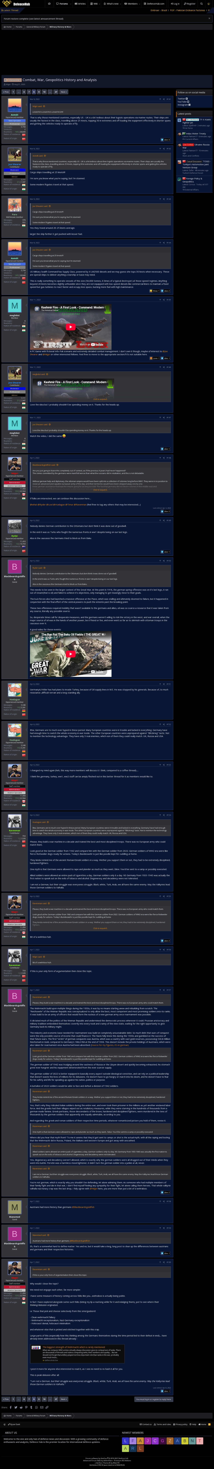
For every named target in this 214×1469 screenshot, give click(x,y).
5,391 (23, 707)
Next (63, 92)
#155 (169, 896)
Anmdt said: (38, 155)
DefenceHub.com (155, 3)
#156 (169, 949)
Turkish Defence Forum (193, 173)
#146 (169, 367)
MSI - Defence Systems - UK (199, 10)
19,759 (22, 544)
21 (18, 182)
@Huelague (59, 504)
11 (24, 323)
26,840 (22, 132)
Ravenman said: (40, 903)
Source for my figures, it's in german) (110, 1045)
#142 (169, 148)
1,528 (23, 838)
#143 (169, 199)
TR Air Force (188, 128)
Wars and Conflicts (191, 156)
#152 (169, 724)
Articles (82, 3)
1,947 (23, 182)
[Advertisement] (107, 53)
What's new (113, 3)
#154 (169, 815)
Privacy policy (182, 1424)
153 (16, 491)
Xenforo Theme (107, 1463)
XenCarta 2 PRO (96, 1465)
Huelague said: (39, 822)
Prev (7, 92)
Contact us (147, 1424)
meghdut (15, 315)
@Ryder (42, 504)
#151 (169, 684)
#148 (169, 458)
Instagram (183, 104)
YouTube (182, 101)
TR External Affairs (191, 189)
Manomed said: (39, 1235)
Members (133, 3)
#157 (169, 990)
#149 (169, 520)
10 (44, 92)
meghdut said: (39, 374)
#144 (169, 242)
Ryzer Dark (15, 1424)
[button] (70, 3)
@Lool (49, 504)
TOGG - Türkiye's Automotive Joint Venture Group (197, 164)
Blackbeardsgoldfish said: (44, 465)
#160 (169, 1262)
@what (33, 504)
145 (16, 132)
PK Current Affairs (190, 139)
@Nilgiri (46, 354)
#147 (169, 417)
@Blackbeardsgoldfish (83, 1207)
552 (23, 222)
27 (56, 92)
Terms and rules (164, 1424)
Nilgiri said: (37, 106)
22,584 (22, 491)
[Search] (201, 3)
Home (49, 3)
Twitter (182, 98)
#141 (169, 99)
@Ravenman (80, 504)
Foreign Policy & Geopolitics (192, 180)
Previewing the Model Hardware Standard (161, 10)
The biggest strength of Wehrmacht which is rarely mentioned (74, 1347)
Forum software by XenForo (107, 1458)
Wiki (96, 3)
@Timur (69, 504)
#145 (169, 300)
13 (17, 544)
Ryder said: (38, 568)
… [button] (19, 92)
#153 (169, 765)
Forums (64, 3)
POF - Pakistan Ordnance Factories (119, 10)
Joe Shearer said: (40, 206)
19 (18, 707)
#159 (169, 1228)
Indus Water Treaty (196, 133)
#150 (169, 561)
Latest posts (184, 113)
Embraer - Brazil (90, 10)
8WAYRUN (121, 1465)
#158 (169, 1201)
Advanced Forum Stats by (107, 1460)
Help (194, 1424)
